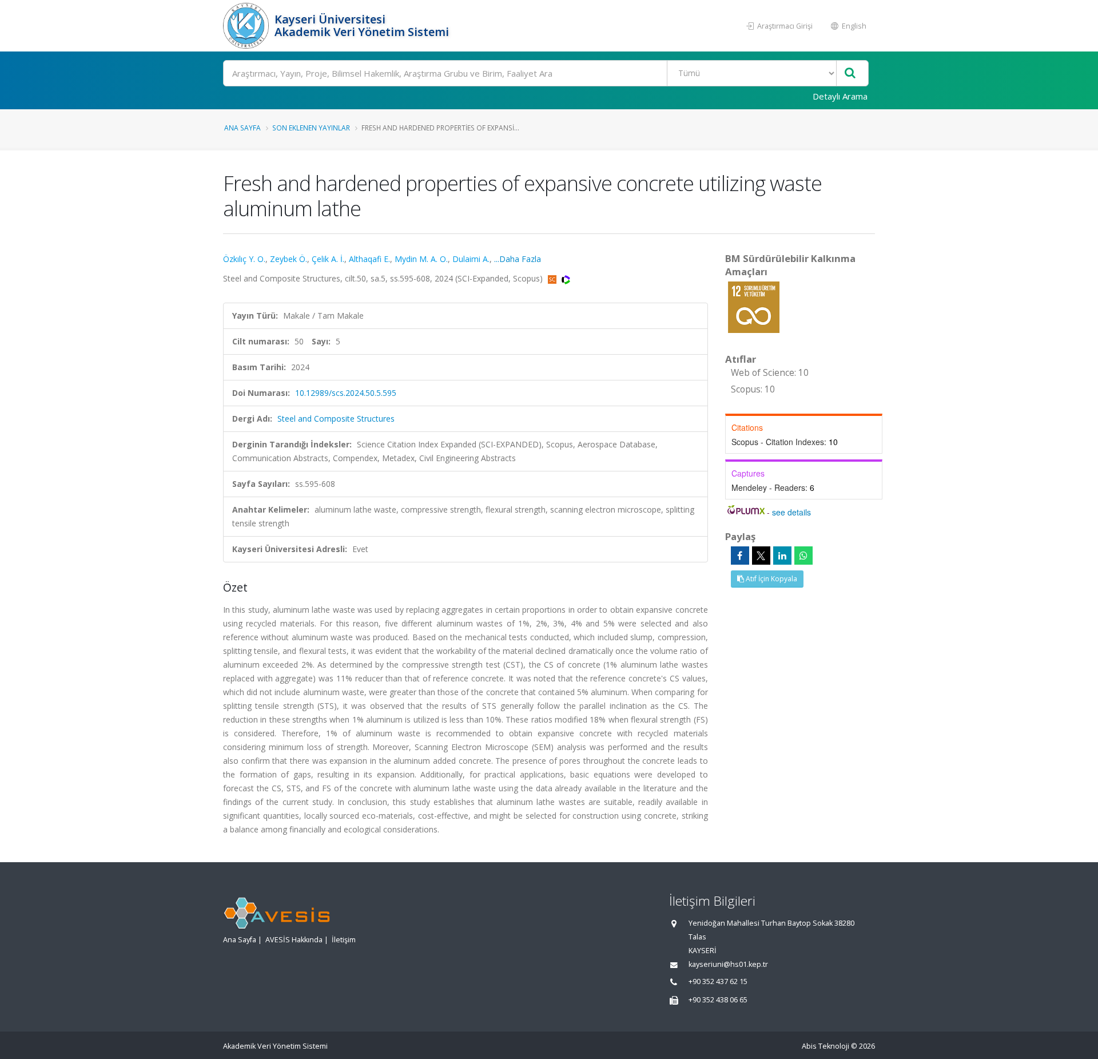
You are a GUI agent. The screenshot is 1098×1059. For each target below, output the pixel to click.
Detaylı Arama (840, 96)
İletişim (344, 940)
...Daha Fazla (517, 258)
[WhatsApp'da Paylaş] (803, 555)
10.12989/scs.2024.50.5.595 (345, 392)
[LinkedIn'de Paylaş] (782, 555)
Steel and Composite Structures (336, 418)
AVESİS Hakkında (294, 940)
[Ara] (850, 73)
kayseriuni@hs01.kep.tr (728, 964)
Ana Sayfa (242, 127)
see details (791, 512)
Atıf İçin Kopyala (770, 579)
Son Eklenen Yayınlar (311, 127)
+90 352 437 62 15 (718, 981)
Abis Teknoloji (825, 1046)
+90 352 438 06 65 (718, 1000)
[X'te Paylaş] (761, 555)
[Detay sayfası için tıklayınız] (753, 306)
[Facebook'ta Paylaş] (740, 555)
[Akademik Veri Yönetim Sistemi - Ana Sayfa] (247, 25)
